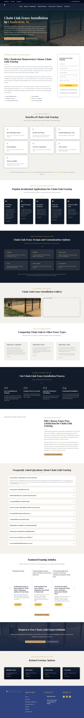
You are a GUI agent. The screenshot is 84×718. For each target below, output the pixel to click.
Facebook (6, 1)
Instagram (19, 1)
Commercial (28, 711)
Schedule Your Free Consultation (53, 454)
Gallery (27, 707)
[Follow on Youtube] (67, 697)
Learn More (7, 221)
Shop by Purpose (42, 6)
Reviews (27, 709)
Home (21, 6)
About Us (26, 6)
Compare (9, 356)
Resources (59, 6)
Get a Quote (68, 85)
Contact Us (67, 6)
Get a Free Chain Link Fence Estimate (14, 38)
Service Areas (52, 6)
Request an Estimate (30, 702)
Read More (18, 604)
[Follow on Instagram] (70, 697)
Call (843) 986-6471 (32, 38)
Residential (32, 6)
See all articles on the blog (41, 614)
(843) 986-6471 (76, 1)
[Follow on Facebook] (64, 697)
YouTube (13, 1)
